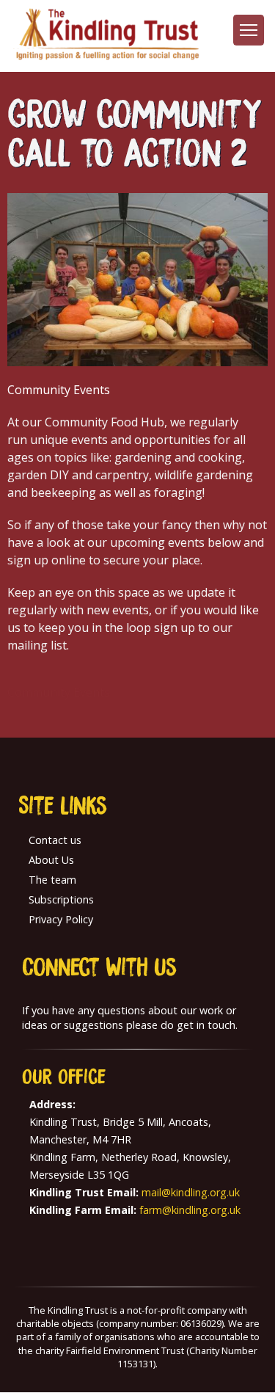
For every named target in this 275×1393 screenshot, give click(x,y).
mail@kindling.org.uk (191, 1192)
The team (52, 880)
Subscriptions (61, 899)
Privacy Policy (61, 919)
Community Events (58, 692)
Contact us (55, 840)
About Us (51, 860)
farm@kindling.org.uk (190, 1210)
